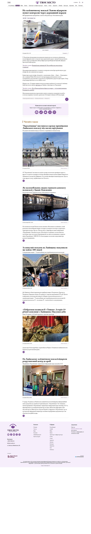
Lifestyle (60, 5)
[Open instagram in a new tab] (50, 112)
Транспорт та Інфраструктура (36, 5)
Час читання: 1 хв (31, 18)
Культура (66, 5)
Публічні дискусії (37, 434)
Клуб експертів (37, 436)
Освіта (45, 5)
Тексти (35, 429)
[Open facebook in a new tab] (36, 112)
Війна (22, 5)
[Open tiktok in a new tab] (41, 112)
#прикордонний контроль (28, 98)
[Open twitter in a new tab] (54, 112)
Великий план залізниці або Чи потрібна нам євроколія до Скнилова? (42, 66)
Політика (80, 5)
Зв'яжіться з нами (75, 433)
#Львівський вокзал (39, 98)
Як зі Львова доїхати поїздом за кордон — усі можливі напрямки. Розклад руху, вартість (45, 89)
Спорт (50, 5)
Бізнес (25, 5)
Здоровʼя (55, 5)
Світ (76, 5)
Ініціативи (71, 5)
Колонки (35, 432)
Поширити (65, 53)
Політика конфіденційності (77, 432)
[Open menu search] (79, 2)
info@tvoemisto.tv (11, 443)
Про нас (73, 427)
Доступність (74, 430)
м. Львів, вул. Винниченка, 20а (13, 445)
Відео (35, 431)
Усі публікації (11, 5)
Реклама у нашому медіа (76, 428)
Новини (35, 427)
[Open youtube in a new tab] (45, 112)
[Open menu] (82, 2)
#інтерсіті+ (47, 98)
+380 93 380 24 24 (10, 441)
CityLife (17, 5)
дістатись (38, 85)
